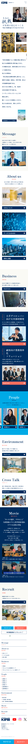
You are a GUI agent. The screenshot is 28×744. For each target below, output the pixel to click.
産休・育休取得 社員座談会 (7, 701)
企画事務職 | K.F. (5, 688)
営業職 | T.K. (4, 680)
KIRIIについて (5, 653)
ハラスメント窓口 (4, 729)
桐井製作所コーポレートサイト (7, 723)
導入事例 (3, 725)
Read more (7, 148)
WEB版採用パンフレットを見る (9, 120)
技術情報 (3, 726)
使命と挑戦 (4, 657)
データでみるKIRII (5, 655)
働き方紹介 (4, 697)
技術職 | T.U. (4, 684)
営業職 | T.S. (4, 678)
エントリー (21, 742)
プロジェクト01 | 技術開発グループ (9, 668)
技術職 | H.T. (4, 682)
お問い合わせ (4, 728)
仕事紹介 (4, 666)
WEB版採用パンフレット (14, 632)
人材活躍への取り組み (6, 699)
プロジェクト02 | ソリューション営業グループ (11, 670)
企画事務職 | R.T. (5, 686)
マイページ (7, 742)
